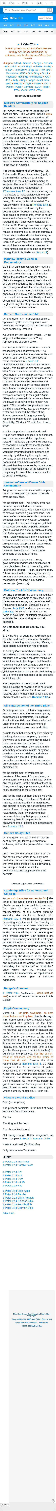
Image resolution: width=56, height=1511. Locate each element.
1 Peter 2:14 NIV (12, 1172)
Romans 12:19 (41, 1138)
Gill (30, 73)
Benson (48, 63)
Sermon (28, 86)
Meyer (28, 83)
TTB (16, 90)
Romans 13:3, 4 (31, 1063)
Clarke (38, 66)
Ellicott (8, 70)
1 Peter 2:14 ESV (13, 1178)
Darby (47, 66)
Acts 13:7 (18, 608)
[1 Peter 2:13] (3, 678)
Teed (46, 86)
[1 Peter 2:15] (52, 678)
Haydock (11, 76)
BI (6, 66)
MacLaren (43, 80)
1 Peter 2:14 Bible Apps (16, 1190)
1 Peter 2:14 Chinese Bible (18, 1201)
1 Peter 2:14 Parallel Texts (18, 1165)
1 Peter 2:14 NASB (14, 1182)
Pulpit (18, 86)
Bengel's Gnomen (16, 988)
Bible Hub (8, 1213)
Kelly (15, 80)
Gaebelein (12, 73)
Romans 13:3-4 (12, 918)
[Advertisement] (31, 1272)
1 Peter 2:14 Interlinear (16, 1161)
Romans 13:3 (40, 204)
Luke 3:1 (8, 611)
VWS (24, 90)
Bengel (37, 63)
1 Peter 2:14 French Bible (17, 1204)
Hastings (23, 76)
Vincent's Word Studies (19, 1097)
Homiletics (36, 76)
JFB (8, 80)
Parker (37, 83)
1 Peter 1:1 (31, 361)
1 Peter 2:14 (11, 993)
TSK (39, 90)
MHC (8, 83)
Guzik (45, 73)
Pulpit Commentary (16, 1008)
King (23, 80)
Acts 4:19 (41, 252)
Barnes (27, 63)
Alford (17, 63)
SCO (38, 86)
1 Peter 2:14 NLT (12, 1175)
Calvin (13, 66)
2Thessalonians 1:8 (14, 191)
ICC (47, 76)
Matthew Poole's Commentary (23, 590)
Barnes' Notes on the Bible (21, 314)
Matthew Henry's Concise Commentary (21, 260)
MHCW (18, 83)
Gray (36, 73)
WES (32, 90)
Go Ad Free (5, 1505)
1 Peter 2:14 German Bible (18, 1207)
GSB (23, 73)
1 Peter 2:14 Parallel (14, 1194)
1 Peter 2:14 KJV (12, 1185)
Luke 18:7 (25, 1138)
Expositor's (21, 70)
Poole (9, 86)
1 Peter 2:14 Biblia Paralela (18, 1197)
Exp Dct (33, 70)
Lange (31, 80)
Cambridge (25, 66)
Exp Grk (45, 70)
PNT (46, 83)
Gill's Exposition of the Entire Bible (27, 705)
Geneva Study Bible (17, 832)
